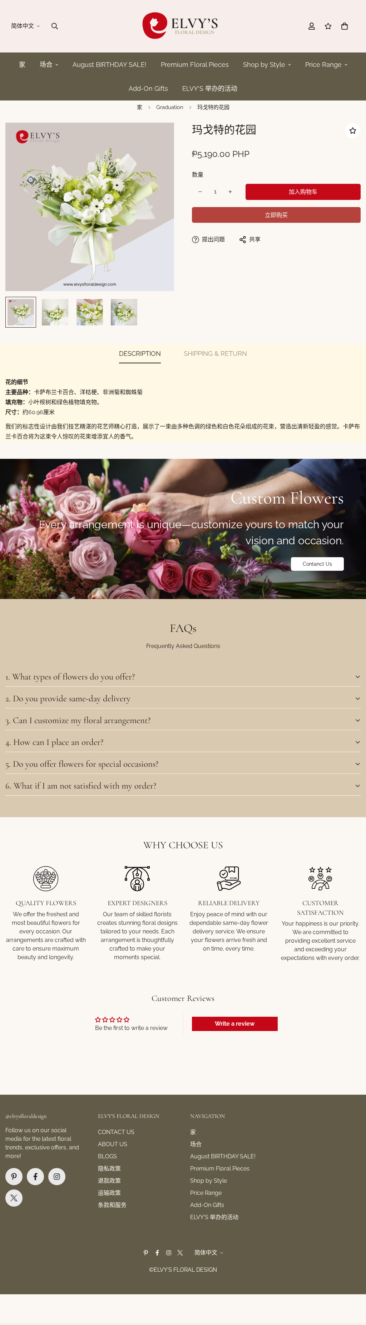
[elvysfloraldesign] (183, 26)
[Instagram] (56, 1176)
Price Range (323, 64)
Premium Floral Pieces (195, 64)
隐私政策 (109, 1168)
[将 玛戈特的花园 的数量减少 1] (200, 192)
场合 (46, 64)
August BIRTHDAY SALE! (110, 64)
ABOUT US (112, 1144)
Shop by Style (264, 64)
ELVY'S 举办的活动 (209, 88)
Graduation (169, 107)
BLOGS (107, 1156)
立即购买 (276, 215)
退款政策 (109, 1180)
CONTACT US (116, 1132)
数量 (197, 174)
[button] (344, 26)
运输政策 (109, 1192)
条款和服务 (112, 1205)
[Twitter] (14, 1198)
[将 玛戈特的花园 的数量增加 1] (230, 192)
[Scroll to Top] (352, 1286)
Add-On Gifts (148, 88)
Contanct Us (317, 564)
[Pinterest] (14, 1176)
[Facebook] (35, 1176)
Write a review (234, 1023)
